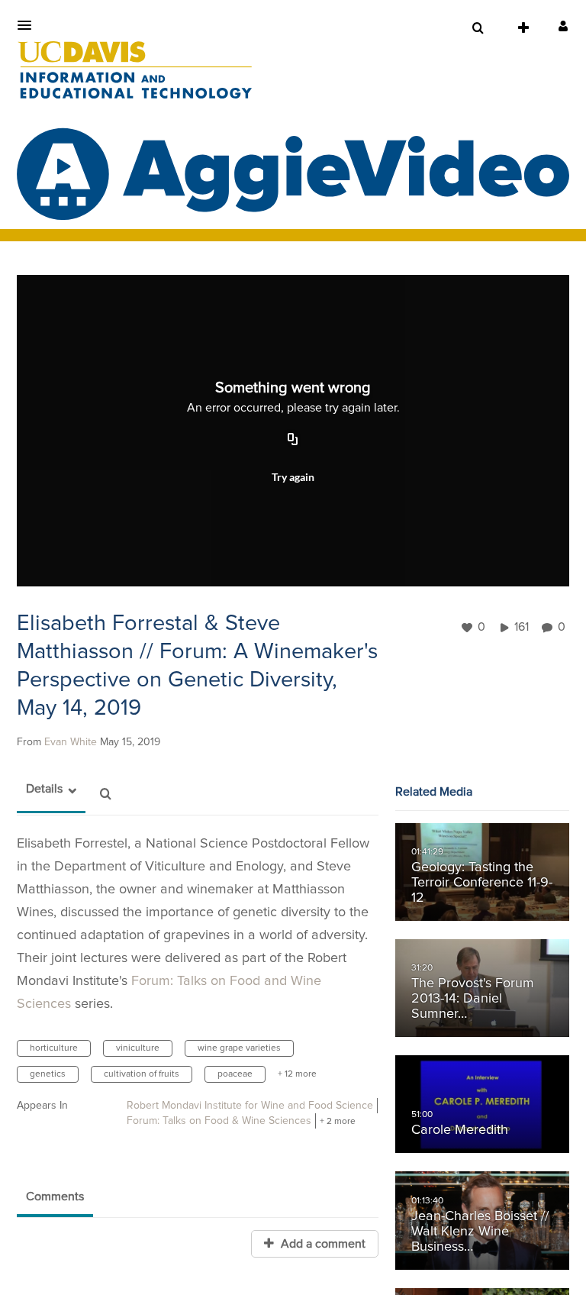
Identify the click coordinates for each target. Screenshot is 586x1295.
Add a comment (321, 1244)
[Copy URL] (293, 440)
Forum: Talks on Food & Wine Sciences (219, 1121)
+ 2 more (338, 1121)
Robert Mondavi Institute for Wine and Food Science (250, 1105)
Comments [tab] (55, 1196)
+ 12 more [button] (297, 1074)
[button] (29, 25)
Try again (293, 476)
